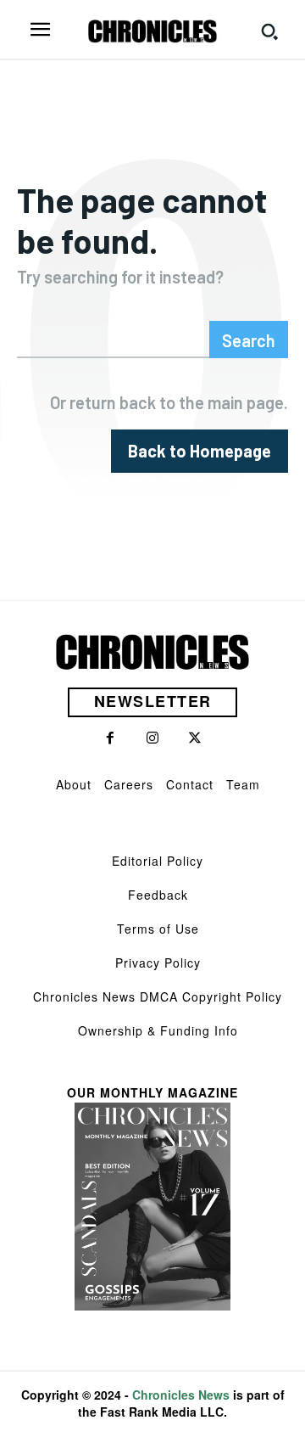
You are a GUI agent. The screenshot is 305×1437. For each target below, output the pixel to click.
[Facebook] (110, 738)
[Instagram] (152, 738)
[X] (195, 738)
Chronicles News (181, 1394)
